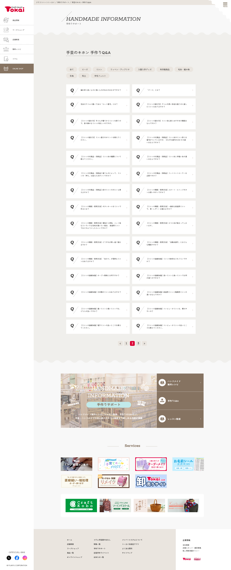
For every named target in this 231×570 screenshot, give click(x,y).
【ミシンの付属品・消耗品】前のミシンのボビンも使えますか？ (95, 190)
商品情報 (16, 20)
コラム (15, 59)
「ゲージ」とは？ (148, 90)
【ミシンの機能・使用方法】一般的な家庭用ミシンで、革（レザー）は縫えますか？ (160, 207)
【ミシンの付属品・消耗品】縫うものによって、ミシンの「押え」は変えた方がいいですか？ (95, 174)
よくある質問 (127, 548)
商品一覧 (70, 553)
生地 (72, 75)
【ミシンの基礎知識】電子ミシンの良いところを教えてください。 (95, 326)
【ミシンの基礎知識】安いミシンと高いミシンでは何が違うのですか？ (161, 276)
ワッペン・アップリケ (120, 69)
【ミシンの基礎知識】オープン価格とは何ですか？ (94, 275)
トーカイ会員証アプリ (130, 544)
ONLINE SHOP (18, 68)
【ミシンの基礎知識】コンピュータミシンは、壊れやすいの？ (161, 309)
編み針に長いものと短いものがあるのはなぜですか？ (95, 90)
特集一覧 (97, 544)
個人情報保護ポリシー (191, 551)
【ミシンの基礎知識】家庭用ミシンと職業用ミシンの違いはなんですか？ (161, 293)
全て (72, 69)
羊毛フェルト (100, 75)
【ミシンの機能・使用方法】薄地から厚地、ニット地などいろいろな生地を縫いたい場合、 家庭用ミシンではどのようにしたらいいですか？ (95, 225)
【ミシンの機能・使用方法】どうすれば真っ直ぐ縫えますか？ (95, 243)
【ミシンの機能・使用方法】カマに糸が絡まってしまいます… (161, 224)
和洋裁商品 (165, 69)
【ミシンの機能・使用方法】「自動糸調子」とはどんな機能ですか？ (161, 243)
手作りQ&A (173, 400)
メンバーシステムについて (132, 540)
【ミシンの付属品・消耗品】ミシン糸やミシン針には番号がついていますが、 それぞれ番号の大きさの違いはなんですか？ (161, 139)
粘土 (84, 75)
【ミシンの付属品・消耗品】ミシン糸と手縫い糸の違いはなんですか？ (161, 157)
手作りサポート (100, 548)
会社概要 (186, 545)
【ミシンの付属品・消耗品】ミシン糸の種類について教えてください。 (95, 157)
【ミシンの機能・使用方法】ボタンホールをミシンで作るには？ (95, 207)
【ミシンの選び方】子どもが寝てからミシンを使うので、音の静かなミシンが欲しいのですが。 (95, 121)
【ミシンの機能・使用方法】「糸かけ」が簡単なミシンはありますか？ (95, 259)
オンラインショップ (74, 557)
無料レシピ (17, 49)
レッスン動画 (174, 418)
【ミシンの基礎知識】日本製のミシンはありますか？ (95, 292)
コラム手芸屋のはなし (102, 540)
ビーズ (85, 69)
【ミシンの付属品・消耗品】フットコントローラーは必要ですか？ (161, 174)
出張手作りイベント (101, 553)
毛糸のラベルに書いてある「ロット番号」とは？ (94, 104)
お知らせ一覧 (99, 557)
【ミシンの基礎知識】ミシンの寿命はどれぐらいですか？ (161, 259)
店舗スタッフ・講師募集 (192, 548)
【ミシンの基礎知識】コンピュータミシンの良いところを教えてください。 (161, 326)
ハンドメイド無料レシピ (174, 383)
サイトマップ (127, 553)
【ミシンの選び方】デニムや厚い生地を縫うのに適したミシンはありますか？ (161, 105)
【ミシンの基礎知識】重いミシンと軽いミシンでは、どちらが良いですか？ (95, 309)
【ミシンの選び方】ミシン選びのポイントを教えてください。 (95, 138)
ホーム (69, 540)
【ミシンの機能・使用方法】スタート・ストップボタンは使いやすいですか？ (161, 190)
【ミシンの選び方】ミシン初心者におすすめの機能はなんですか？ (161, 121)
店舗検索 (16, 40)
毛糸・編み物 (184, 69)
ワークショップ (18, 30)
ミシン (99, 69)
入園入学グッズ (145, 69)
